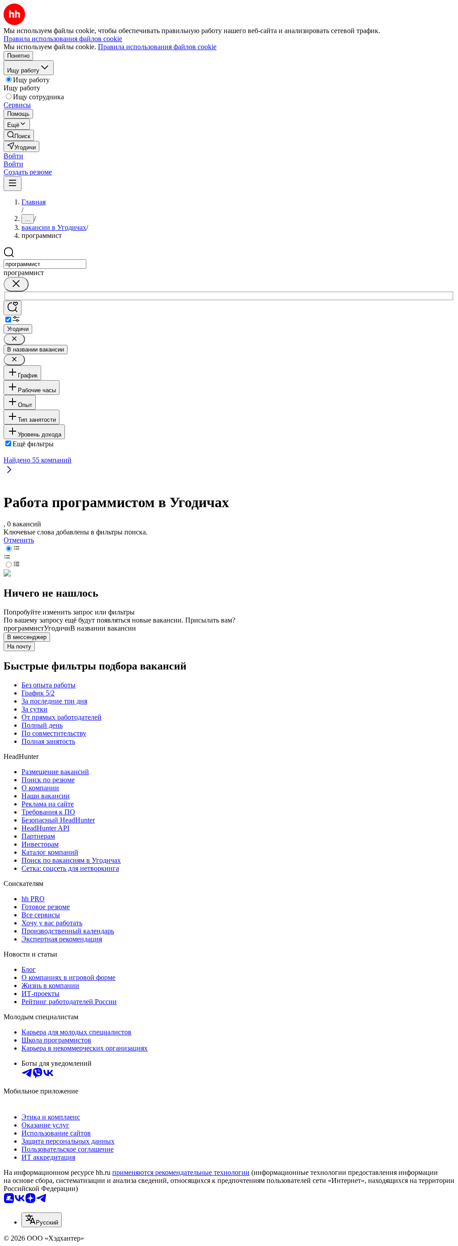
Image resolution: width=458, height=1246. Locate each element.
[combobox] (45, 264)
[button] (13, 156)
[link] (19, 135)
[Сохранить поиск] (12, 308)
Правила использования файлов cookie (157, 47)
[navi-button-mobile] (12, 183)
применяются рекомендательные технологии (181, 1172)
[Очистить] (16, 284)
